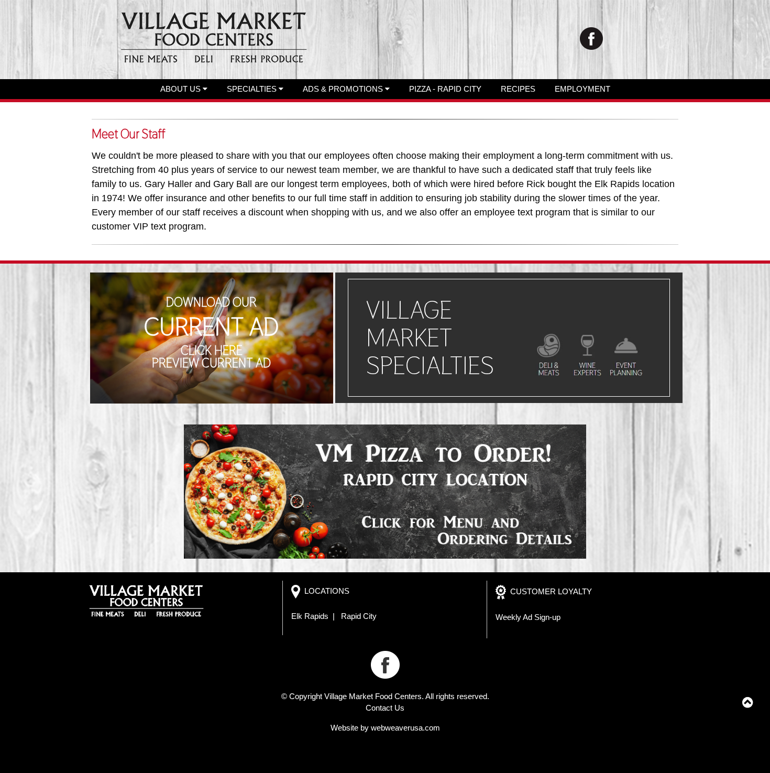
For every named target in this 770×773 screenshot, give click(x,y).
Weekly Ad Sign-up (528, 617)
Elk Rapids (309, 616)
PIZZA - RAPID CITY (445, 88)
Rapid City (359, 616)
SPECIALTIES (253, 88)
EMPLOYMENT (582, 88)
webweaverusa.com (405, 727)
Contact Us (385, 707)
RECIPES (518, 88)
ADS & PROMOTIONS (344, 88)
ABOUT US (181, 88)
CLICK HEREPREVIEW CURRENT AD (211, 356)
